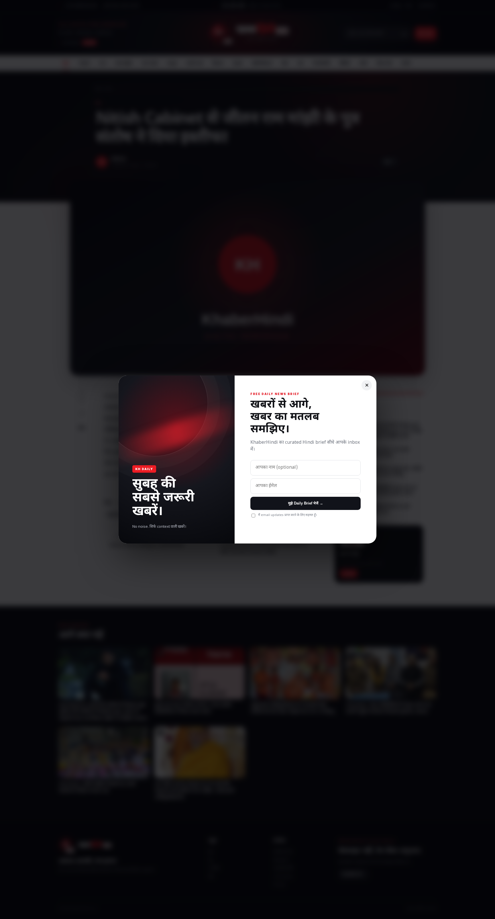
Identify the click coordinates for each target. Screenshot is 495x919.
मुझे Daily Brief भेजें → (305, 503)
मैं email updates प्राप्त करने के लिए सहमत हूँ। (287, 515)
